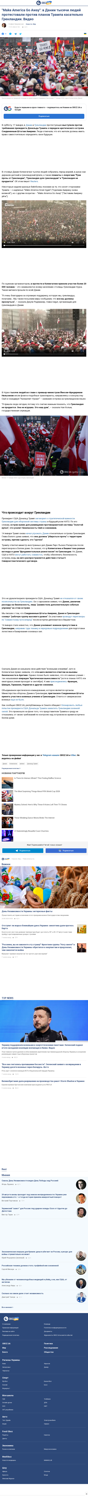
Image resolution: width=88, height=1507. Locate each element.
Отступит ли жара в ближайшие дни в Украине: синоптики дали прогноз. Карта (38, 927)
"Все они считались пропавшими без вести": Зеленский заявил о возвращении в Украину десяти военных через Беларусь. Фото (41, 1065)
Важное (6, 864)
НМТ (45, 1406)
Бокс (45, 1385)
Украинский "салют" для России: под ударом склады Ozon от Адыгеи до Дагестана (34, 1209)
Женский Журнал (8, 1478)
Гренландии (40, 125)
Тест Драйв (6, 1420)
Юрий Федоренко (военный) (13, 1258)
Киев (4, 1363)
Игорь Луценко (8, 1184)
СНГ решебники (7, 1410)
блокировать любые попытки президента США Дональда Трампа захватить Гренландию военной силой (42, 708)
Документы (48, 1331)
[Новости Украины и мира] (6, 860)
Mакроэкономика (50, 1449)
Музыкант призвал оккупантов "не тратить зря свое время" (24, 954)
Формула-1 (6, 1388)
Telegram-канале (50, 755)
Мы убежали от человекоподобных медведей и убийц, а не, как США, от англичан (34, 1280)
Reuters (34, 181)
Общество (49, 1352)
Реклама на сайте (8, 1331)
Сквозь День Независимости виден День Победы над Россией (30, 1181)
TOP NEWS (7, 998)
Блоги (5, 1352)
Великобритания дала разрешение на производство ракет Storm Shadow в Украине (43, 1081)
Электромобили (49, 1420)
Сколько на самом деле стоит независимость (22, 1293)
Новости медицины (9, 1460)
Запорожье (6, 1367)
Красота (5, 1475)
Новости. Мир (31, 24)
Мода (46, 1475)
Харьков (47, 1363)
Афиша (4, 1471)
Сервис (46, 1424)
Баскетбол (48, 1381)
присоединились (58, 681)
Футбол (5, 1381)
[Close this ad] (86, 1494)
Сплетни (47, 1471)
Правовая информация (10, 1328)
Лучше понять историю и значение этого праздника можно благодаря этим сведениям (35, 915)
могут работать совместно (29, 554)
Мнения (6, 1175)
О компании (6, 1324)
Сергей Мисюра (8, 1269)
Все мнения (7, 1307)
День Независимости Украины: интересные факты (27, 911)
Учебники (47, 1399)
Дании (29, 125)
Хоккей (4, 1385)
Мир (4, 1348)
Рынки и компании (8, 1449)
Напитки (47, 1435)
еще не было (17, 699)
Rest (4, 1169)
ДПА (45, 1402)
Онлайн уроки (7, 1402)
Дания (5, 764)
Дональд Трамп (32, 764)
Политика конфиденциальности (55, 1328)
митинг (22, 764)
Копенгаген (13, 764)
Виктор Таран (7, 1215)
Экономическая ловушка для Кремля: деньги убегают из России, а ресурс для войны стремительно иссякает (37, 1253)
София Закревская (16, 24)
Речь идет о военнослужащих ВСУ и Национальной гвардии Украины (28, 1071)
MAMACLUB (48, 1460)
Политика (48, 1343)
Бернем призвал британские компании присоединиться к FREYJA (27, 1085)
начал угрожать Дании (37, 533)
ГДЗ (3, 1399)
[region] (44, 152)
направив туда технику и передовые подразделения (41, 628)
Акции (4, 1424)
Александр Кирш (8, 1286)
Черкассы (5, 1371)
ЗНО (3, 1406)
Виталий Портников (10, 1201)
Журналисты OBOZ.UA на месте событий (58, 1335)
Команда (47, 1324)
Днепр (46, 1367)
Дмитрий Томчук (8, 1297)
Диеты (4, 1438)
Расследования (51, 1348)
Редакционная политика (10, 768)
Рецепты (5, 1435)
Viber (73, 755)
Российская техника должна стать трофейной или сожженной (30, 1266)
